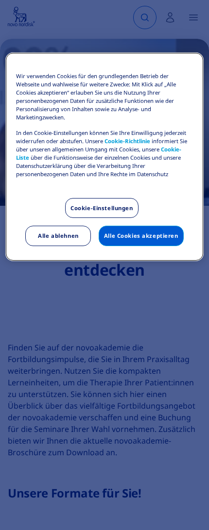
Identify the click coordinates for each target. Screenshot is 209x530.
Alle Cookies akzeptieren (141, 235)
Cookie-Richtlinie (127, 141)
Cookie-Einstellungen (101, 208)
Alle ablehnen (58, 235)
